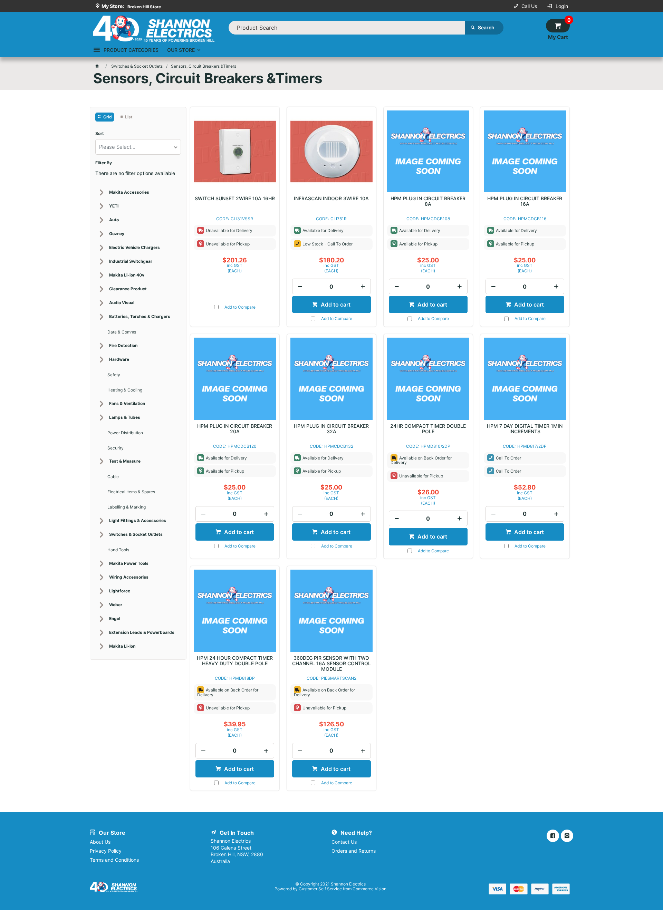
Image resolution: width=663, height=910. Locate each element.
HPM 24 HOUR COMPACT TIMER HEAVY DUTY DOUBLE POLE (235, 660)
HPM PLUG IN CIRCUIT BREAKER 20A (234, 428)
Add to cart (334, 304)
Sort (99, 133)
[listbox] (138, 147)
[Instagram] (567, 836)
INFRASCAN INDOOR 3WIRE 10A (331, 198)
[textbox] (347, 28)
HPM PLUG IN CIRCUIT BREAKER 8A (428, 201)
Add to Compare (240, 307)
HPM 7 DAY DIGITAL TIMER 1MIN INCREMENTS (525, 428)
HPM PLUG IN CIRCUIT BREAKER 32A (331, 428)
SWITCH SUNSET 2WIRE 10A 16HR (235, 198)
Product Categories (131, 50)
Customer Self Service (320, 888)
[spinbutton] (331, 286)
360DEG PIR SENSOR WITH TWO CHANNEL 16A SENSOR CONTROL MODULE (331, 663)
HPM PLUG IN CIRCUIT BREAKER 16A (524, 201)
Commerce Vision (369, 888)
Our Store (181, 50)
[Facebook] (553, 836)
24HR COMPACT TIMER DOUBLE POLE (428, 428)
